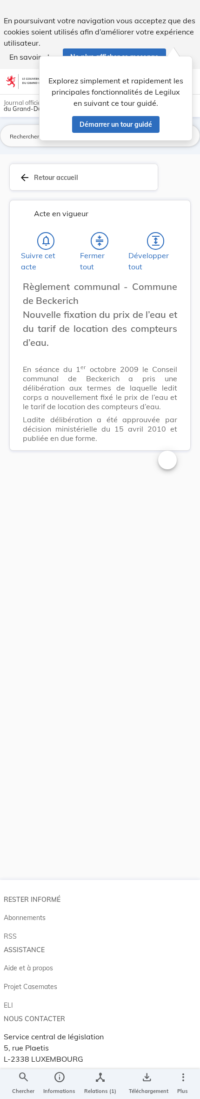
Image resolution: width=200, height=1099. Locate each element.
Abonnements (25, 918)
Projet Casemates (30, 986)
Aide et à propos (28, 968)
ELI (8, 1005)
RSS (10, 936)
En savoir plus (33, 57)
